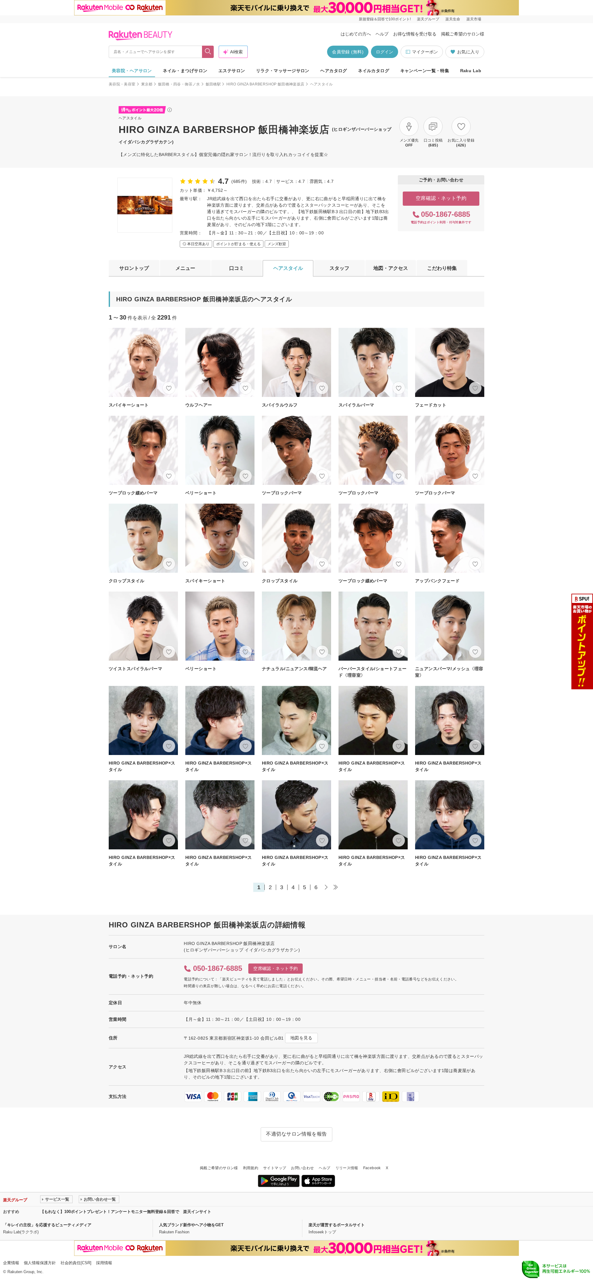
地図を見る (301, 1037)
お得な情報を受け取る (414, 33)
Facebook (372, 1168)
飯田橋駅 (213, 84)
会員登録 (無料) (348, 51)
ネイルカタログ (373, 70)
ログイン (384, 51)
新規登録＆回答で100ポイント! (385, 19)
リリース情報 (346, 1168)
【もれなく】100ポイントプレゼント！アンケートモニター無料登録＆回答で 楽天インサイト (125, 1211)
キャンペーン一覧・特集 (424, 70)
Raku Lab (470, 70)
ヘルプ (382, 33)
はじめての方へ (356, 33)
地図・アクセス (390, 268)
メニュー (185, 268)
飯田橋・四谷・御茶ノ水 (179, 84)
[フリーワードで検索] (208, 52)
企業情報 (11, 1262)
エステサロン (231, 70)
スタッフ (339, 268)
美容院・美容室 (122, 84)
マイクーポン (425, 51)
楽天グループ (428, 19)
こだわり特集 (442, 268)
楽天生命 (452, 19)
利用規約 (250, 1168)
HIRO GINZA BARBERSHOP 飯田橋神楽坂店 (265, 84)
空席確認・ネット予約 (441, 198)
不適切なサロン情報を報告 (296, 1134)
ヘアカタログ (333, 70)
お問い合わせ (302, 1168)
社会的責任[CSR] (76, 1262)
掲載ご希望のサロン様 (462, 33)
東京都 (147, 84)
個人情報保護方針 (40, 1262)
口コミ (236, 268)
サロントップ (134, 268)
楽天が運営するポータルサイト (337, 1225)
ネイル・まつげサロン (185, 70)
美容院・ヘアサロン (132, 70)
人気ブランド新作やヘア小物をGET (191, 1225)
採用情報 (104, 1262)
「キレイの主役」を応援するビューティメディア (47, 1225)
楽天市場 (473, 19)
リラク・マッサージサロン (282, 70)
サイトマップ (274, 1168)
